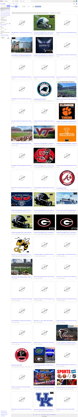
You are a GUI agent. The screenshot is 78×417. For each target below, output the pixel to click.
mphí (2, 27)
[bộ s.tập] (16, 6)
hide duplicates (4, 20)
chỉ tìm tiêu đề (3, 16)
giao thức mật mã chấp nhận (4, 33)
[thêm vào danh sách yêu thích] (12, 34)
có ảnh (2, 18)
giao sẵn (2, 31)
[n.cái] (14, 6)
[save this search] (77, 4)
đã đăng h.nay (3, 19)
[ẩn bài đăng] (31, 34)
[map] (18, 6)
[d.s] (12, 6)
